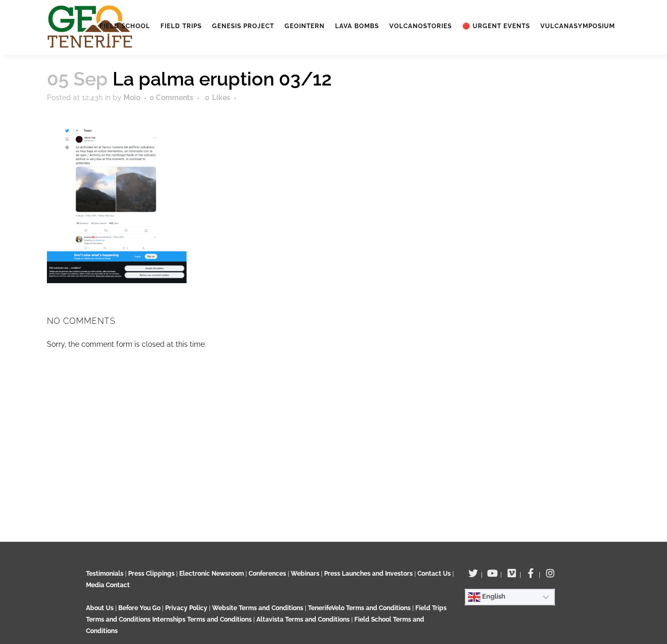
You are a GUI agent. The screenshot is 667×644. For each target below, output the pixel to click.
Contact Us (434, 573)
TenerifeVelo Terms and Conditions (360, 608)
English (492, 596)
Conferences (267, 573)
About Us (100, 608)
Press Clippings (151, 573)
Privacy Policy (186, 608)
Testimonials (104, 573)
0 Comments (171, 97)
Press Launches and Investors (368, 573)
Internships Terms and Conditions (202, 619)
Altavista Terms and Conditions (303, 619)
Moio (131, 97)
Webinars (305, 573)
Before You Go (138, 608)
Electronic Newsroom (211, 573)
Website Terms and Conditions (258, 608)
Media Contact (108, 585)
